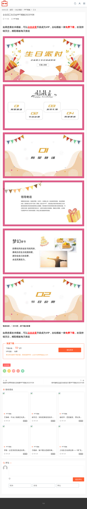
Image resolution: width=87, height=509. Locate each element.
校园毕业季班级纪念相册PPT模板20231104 (18, 383)
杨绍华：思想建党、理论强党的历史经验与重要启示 (71, 417)
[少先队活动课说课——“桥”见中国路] (71, 434)
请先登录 (70, 350)
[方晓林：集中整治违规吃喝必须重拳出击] (43, 434)
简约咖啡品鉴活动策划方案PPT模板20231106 (67, 383)
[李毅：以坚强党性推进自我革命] (15, 434)
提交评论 (78, 479)
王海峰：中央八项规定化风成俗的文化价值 (15, 417)
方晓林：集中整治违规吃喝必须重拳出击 (43, 450)
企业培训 (6, 365)
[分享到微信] (4, 371)
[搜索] (75, 3)
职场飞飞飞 (4, 3)
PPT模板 (16, 19)
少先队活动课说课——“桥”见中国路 (70, 450)
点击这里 (32, 27)
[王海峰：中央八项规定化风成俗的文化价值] (15, 401)
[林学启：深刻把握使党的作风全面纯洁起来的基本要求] (43, 401)
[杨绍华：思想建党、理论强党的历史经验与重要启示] (71, 401)
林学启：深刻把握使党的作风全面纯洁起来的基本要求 (43, 417)
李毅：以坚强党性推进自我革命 (15, 450)
